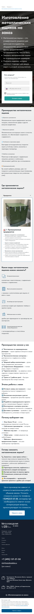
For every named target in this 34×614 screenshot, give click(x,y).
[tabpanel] (17, 230)
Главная (3, 6)
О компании (4, 540)
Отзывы (3, 552)
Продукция (9, 6)
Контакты (3, 550)
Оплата (3, 548)
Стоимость (3, 542)
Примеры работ (4, 554)
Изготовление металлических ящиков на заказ (12, 8)
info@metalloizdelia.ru (9, 563)
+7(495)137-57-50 (10, 499)
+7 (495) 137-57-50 (11, 559)
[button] (17, 513)
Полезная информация (6, 544)
